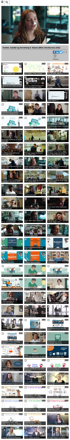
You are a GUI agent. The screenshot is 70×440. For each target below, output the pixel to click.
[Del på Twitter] (60, 53)
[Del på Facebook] (54, 53)
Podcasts (56, 59)
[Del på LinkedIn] (57, 53)
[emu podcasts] (55, 56)
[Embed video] (65, 52)
